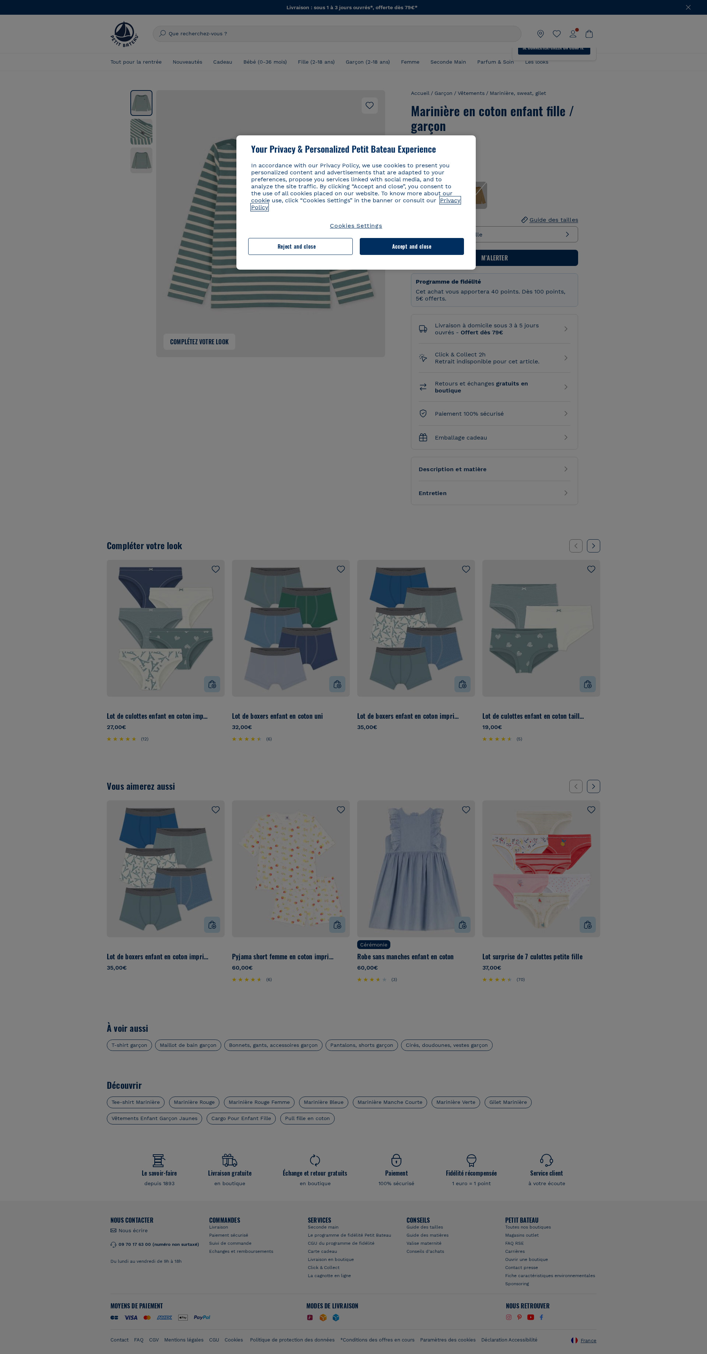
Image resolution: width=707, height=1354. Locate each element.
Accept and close (412, 246)
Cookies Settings (356, 225)
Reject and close (297, 246)
